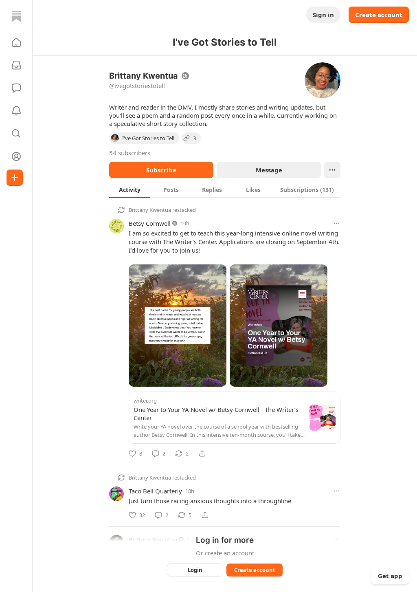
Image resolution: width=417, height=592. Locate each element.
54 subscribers (129, 153)
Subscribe (161, 170)
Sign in (323, 15)
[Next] (331, 323)
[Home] (16, 16)
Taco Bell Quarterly (155, 491)
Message (269, 170)
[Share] (202, 453)
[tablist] (224, 189)
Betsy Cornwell (150, 223)
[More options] (336, 223)
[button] (16, 42)
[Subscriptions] (16, 65)
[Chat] (16, 88)
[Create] (15, 177)
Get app (390, 576)
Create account (378, 15)
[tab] (129, 189)
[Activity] (16, 111)
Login (195, 570)
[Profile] (16, 156)
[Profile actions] (332, 170)
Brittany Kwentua (150, 209)
